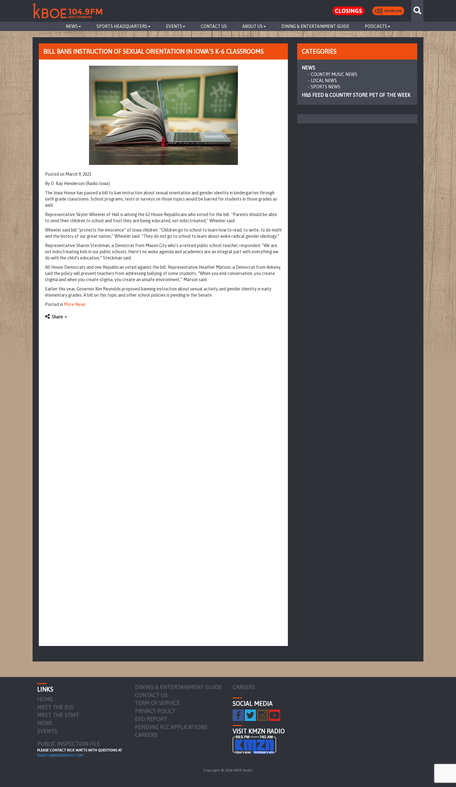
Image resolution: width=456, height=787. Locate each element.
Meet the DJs (55, 707)
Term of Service (157, 703)
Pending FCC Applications (171, 727)
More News (75, 304)
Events (174, 26)
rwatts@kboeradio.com (60, 755)
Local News (324, 80)
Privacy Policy (155, 711)
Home (45, 699)
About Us (252, 26)
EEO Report (151, 719)
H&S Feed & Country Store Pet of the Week (356, 95)
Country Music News (334, 74)
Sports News (325, 86)
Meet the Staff (58, 715)
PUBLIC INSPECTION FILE (68, 744)
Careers (146, 735)
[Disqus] (163, 400)
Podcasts (376, 26)
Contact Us (214, 26)
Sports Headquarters (121, 26)
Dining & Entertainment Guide (315, 26)
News (72, 26)
